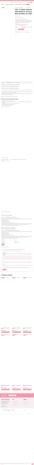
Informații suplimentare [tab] (9, 82)
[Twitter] (25, 409)
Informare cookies (25, 404)
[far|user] (30, 4)
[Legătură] (1, 2)
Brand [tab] (14, 82)
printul (18, 101)
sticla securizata (28, 32)
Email (3, 264)
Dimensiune (16, 27)
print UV (22, 32)
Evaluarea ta (4, 252)
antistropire (16, 32)
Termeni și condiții (25, 403)
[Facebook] (24, 409)
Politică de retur (25, 405)
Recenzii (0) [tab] (18, 82)
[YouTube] (26, 409)
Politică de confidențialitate (26, 402)
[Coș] (32, 4)
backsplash (19, 32)
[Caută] (22, 2)
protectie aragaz (25, 32)
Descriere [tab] (3, 82)
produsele (10, 159)
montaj (4, 229)
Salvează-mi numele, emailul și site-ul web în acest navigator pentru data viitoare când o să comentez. (16, 267)
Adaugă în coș (21, 29)
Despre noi (24, 401)
